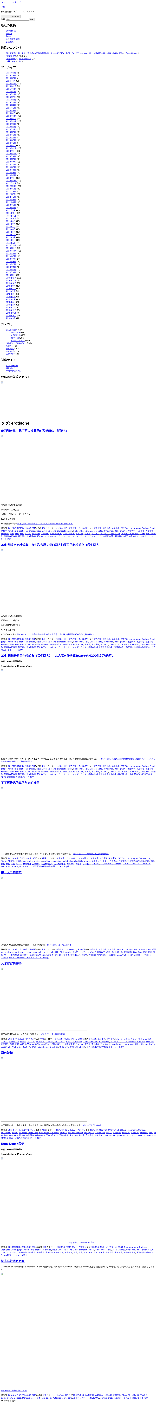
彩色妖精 (7, 1052)
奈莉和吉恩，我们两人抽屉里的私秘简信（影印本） (35, 430)
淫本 (152, 861)
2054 (142, 533)
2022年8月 (11, 191)
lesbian (55, 1047)
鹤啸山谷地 (33, 1132)
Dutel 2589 (22, 1047)
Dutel (152, 528)
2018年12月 (11, 310)
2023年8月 (11, 159)
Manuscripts (27, 1398)
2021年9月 (11, 221)
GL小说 (82, 1047)
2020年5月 (11, 264)
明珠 (43, 528)
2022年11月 (11, 183)
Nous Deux (41, 531)
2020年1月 (11, 275)
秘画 (17, 533)
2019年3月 (11, 302)
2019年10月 (11, 283)
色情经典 (36, 533)
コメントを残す (50, 866)
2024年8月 (11, 126)
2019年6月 (11, 294)
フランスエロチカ (95, 536)
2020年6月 (11, 261)
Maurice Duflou (148, 1044)
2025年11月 (11, 86)
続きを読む (45, 523)
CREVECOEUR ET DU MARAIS (136, 863)
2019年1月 (10, 307)
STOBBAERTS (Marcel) (110, 863)
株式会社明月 (12, 330)
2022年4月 (11, 202)
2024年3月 (11, 140)
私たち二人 (42, 536)
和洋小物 (15, 338)
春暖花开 (10, 41)
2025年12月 (11, 83)
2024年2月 (11, 143)
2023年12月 (11, 148)
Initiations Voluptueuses (114, 1135)
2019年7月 (10, 291)
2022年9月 (11, 188)
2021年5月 (11, 232)
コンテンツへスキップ (11, 2)
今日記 (9, 33)
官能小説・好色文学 (54, 1252)
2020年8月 (11, 256)
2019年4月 (11, 299)
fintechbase (131, 53)
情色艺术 (98, 528)
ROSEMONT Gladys (136, 1135)
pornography (135, 528)
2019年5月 (11, 296)
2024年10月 (11, 121)
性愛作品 (132, 531)
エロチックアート (81, 1398)
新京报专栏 (11, 354)
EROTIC (124, 528)
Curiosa (145, 528)
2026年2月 (11, 78)
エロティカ (96, 861)
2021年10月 (11, 218)
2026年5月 (11, 72)
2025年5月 (11, 102)
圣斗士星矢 (16, 332)
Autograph (58, 1398)
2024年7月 (11, 129)
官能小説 (95, 533)
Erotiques (5, 1249)
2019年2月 (11, 305)
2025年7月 (11, 97)
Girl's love (64, 1047)
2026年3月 (11, 75)
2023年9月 (11, 156)
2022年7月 (11, 194)
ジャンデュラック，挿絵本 (82, 647)
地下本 (28, 533)
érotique (79, 533)
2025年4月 (11, 105)
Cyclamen (108, 531)
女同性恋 (49, 1041)
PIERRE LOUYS (144, 1039)
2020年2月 (11, 272)
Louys (149, 858)
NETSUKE (94, 1398)
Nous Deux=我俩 (12, 1143)
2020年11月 (11, 248)
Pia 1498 (33, 1047)
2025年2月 (11, 110)
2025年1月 (11, 113)
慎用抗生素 (11, 61)
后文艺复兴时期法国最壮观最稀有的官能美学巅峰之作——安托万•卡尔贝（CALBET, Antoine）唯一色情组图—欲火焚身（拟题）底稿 (64, 53)
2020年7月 (11, 259)
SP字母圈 (40, 1041)
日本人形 (126, 1395)
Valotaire (52, 531)
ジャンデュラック (78, 536)
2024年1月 (11, 145)
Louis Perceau (44, 1047)
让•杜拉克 (31, 536)
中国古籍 (108, 1395)
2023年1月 (11, 178)
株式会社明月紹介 (13, 1261)
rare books (13, 531)
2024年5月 (11, 135)
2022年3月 (11, 205)
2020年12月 (11, 245)
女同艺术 (74, 1047)
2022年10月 (11, 186)
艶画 (12, 533)
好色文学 (95, 863)
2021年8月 (11, 224)
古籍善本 (99, 1395)
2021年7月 (10, 226)
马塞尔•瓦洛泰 (10, 536)
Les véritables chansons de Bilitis (124, 1044)
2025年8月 (11, 94)
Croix (75, 1249)
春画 (22, 533)
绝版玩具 (117, 1395)
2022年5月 (11, 199)
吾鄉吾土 (10, 346)
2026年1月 (11, 81)
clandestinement (64, 531)
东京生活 (10, 351)
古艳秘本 (45, 533)
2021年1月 (10, 242)
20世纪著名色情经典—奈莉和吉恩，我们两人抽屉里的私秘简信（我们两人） (51, 545)
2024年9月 (11, 124)
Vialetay (99, 531)
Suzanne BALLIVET (117, 955)
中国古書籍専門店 (14, 371)
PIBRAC (10, 861)
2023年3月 (11, 172)
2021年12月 (11, 213)
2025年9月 (11, 91)
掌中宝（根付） (18, 340)
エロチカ (104, 533)
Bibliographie (120, 531)
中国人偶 (135, 1395)
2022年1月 (11, 210)
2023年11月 (11, 151)
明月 (3, 7)
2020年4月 (11, 267)
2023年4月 (11, 170)
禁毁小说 (107, 528)
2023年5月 (11, 167)
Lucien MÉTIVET (8, 1047)
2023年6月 (11, 164)
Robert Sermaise (135, 955)
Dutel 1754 (151, 1135)
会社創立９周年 (13, 39)
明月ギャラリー (13, 368)
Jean (92, 531)
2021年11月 (11, 215)
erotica (32, 531)
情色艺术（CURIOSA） (16, 343)
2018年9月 (11, 318)
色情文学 (140, 531)
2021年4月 (11, 234)
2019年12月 (11, 278)
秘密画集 (5, 533)
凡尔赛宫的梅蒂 (11, 963)
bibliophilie (78, 531)
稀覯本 (87, 533)
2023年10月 (11, 153)
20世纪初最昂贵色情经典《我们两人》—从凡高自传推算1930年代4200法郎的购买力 (58, 655)
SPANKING (14, 1041)
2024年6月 (11, 132)
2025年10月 (11, 89)
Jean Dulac (114, 533)
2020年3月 (11, 269)
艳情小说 (115, 528)
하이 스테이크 (25, 58)
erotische (23, 531)
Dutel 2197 (24, 866)
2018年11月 (11, 313)
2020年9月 (11, 253)
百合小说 (90, 1047)
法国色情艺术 (56, 533)
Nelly (87, 531)
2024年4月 (11, 137)
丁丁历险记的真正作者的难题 (20, 782)
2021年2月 (11, 240)
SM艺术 (4, 1138)
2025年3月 (11, 108)
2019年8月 (11, 288)
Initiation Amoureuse (97, 955)
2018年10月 (11, 315)
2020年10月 (11, 251)
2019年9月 (11, 286)
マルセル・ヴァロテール (59, 536)
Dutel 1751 (14, 957)
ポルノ (105, 861)
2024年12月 (11, 116)
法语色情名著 (69, 533)
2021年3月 (11, 237)
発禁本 (4, 531)
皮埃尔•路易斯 (130, 1039)
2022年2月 (11, 207)
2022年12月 (11, 180)
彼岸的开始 (11, 31)
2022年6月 (11, 197)
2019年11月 (11, 280)
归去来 (9, 36)
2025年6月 (11, 99)
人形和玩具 (16, 335)
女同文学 (31, 1041)
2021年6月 (11, 229)
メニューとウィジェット (11, 16)
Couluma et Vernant (130, 533)
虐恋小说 (13, 1138)
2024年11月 (11, 118)
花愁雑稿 (10, 348)
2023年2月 (11, 175)
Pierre (3, 861)
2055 (75, 952)
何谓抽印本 (11, 56)
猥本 (147, 861)
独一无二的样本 (11, 872)
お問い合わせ (12, 365)
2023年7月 (11, 162)
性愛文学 (149, 531)
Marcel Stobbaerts (9, 866)
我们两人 (22, 536)
